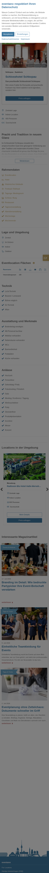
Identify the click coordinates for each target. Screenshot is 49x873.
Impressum (25, 39)
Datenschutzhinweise (10, 39)
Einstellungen (22, 34)
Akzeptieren (8, 34)
